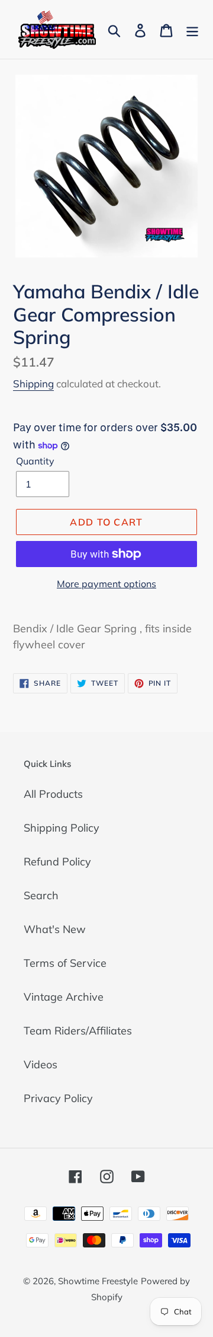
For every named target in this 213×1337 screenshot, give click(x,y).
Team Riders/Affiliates (78, 1030)
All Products (53, 794)
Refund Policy (57, 861)
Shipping (33, 383)
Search (41, 895)
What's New (55, 929)
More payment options (106, 584)
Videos (40, 1064)
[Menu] (192, 29)
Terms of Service (65, 963)
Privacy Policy (58, 1098)
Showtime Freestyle (98, 1281)
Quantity (35, 461)
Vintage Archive (64, 997)
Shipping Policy (61, 828)
